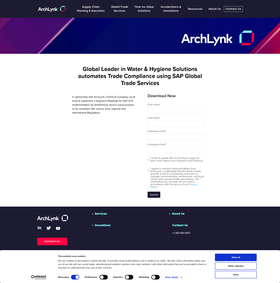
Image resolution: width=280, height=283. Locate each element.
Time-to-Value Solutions (144, 8)
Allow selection (236, 266)
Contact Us (233, 9)
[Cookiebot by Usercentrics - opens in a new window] (38, 277)
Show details (171, 277)
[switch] (103, 277)
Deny (235, 274)
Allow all (235, 257)
